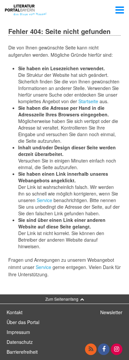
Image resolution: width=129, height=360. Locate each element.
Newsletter (111, 312)
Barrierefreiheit (22, 351)
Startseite (88, 101)
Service (44, 200)
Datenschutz (20, 342)
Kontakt (14, 312)
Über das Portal (23, 322)
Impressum (18, 332)
